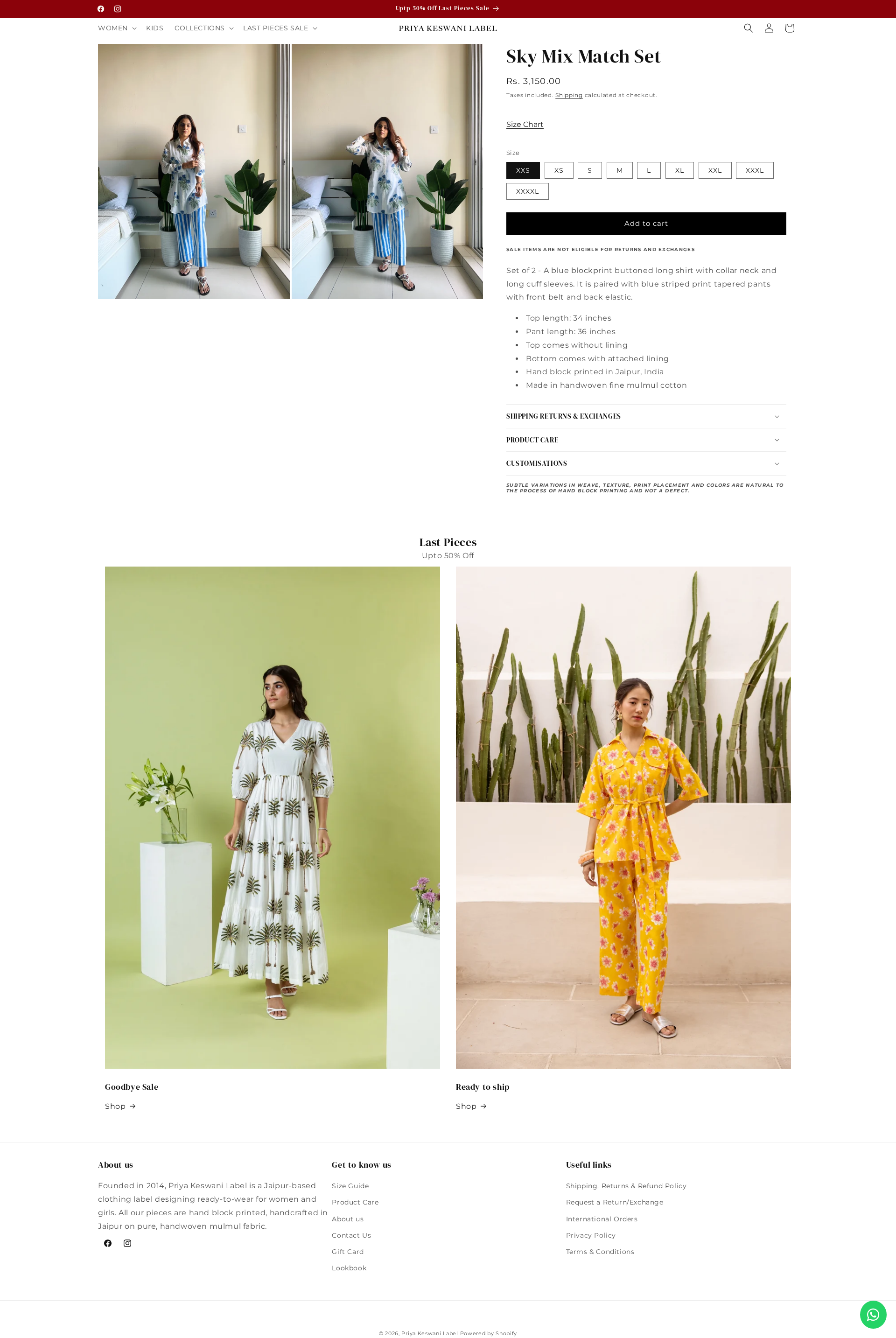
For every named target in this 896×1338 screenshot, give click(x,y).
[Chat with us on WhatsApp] (873, 1315)
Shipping (569, 94)
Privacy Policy (591, 1235)
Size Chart (525, 124)
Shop (115, 1106)
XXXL (755, 170)
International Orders (602, 1219)
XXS (523, 170)
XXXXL (527, 191)
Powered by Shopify (489, 1333)
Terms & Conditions (600, 1251)
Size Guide (350, 1186)
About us (348, 1219)
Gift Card (348, 1251)
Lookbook (349, 1268)
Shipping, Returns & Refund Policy (626, 1186)
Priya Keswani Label (429, 1333)
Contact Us (351, 1235)
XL (679, 170)
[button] (116, 28)
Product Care (355, 1202)
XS (559, 170)
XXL (715, 170)
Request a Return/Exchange (615, 1202)
